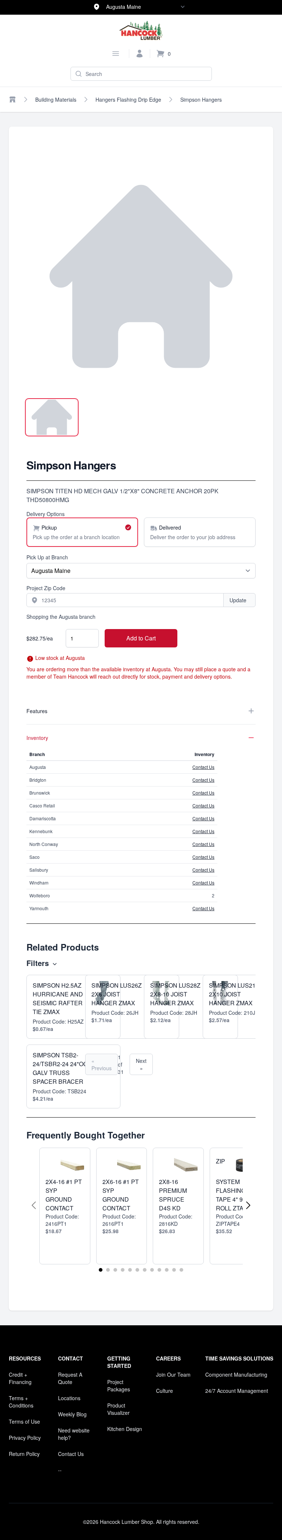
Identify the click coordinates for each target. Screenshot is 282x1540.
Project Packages (118, 1385)
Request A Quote (70, 1378)
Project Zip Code (45, 588)
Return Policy (24, 1453)
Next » (141, 1064)
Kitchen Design (124, 1428)
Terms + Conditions (21, 1401)
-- (60, 1470)
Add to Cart (141, 638)
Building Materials (55, 99)
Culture (164, 1390)
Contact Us (203, 767)
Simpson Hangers (201, 99)
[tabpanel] (141, 276)
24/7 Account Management (236, 1390)
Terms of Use (24, 1421)
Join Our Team (173, 1374)
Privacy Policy (25, 1437)
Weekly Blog (72, 1414)
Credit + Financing (20, 1378)
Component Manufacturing (236, 1374)
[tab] (51, 417)
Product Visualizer (118, 1409)
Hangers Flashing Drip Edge (128, 99)
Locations (69, 1398)
